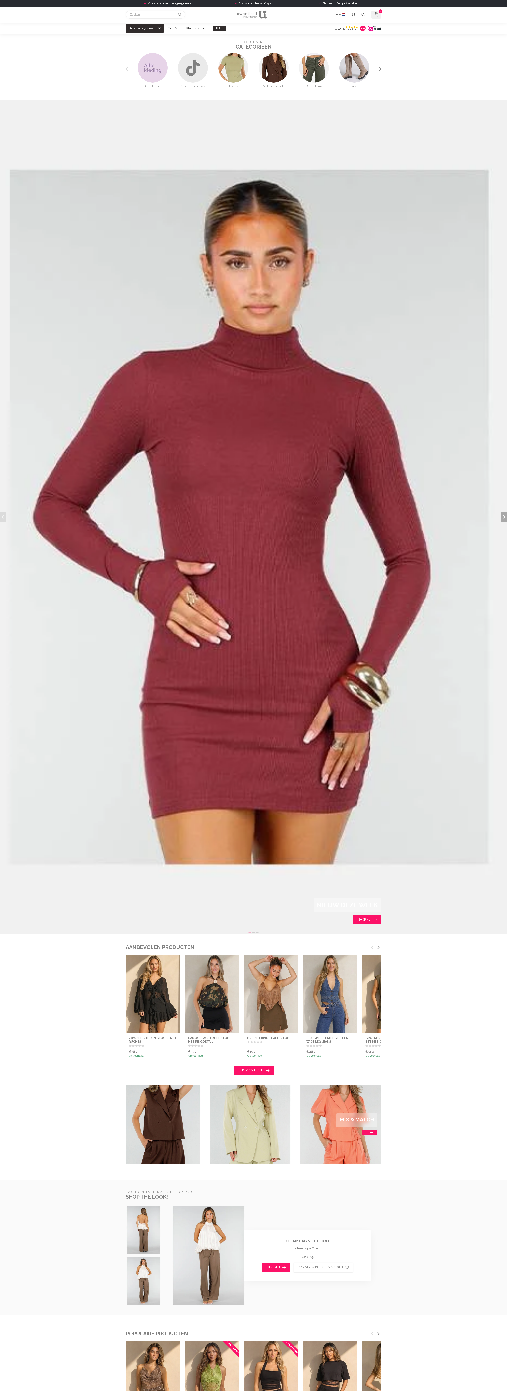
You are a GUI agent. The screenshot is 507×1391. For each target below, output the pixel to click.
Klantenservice (196, 28)
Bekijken (273, 1267)
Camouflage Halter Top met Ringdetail (208, 1039)
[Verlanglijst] (363, 15)
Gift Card (174, 28)
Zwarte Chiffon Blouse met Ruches (153, 1039)
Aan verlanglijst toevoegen (321, 1267)
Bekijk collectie (251, 1070)
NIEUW (220, 28)
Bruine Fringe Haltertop (268, 1038)
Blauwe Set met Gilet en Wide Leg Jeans (327, 1039)
